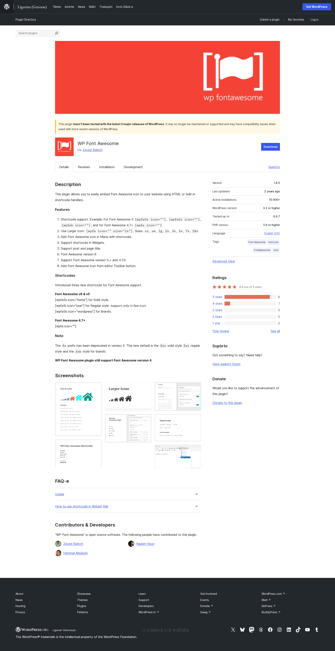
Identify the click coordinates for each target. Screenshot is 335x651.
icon (276, 250)
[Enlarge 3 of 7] (146, 387)
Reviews (84, 167)
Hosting (20, 606)
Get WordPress (316, 6)
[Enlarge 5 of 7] (196, 387)
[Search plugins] (56, 33)
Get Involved (208, 593)
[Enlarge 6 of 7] (196, 419)
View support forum (226, 364)
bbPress (269, 606)
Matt (266, 600)
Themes (82, 600)
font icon (273, 242)
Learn (142, 593)
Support (144, 600)
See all (275, 331)
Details (64, 167)
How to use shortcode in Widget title (81, 506)
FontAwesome (262, 250)
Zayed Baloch (93, 150)
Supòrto (274, 167)
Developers (146, 606)
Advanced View (223, 261)
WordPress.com (273, 593)
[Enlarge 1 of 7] (96, 387)
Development (133, 167)
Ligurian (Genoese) (64, 630)
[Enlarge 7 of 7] (196, 450)
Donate (206, 606)
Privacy (20, 612)
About (19, 593)
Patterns (82, 612)
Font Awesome (256, 242)
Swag (205, 612)
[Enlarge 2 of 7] (96, 444)
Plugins (81, 606)
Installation (107, 167)
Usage (59, 494)
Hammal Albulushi (75, 553)
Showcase (84, 593)
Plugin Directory (26, 19)
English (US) (272, 233)
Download (270, 146)
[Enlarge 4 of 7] (146, 419)
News (19, 600)
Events (204, 600)
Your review (220, 331)
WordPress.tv (149, 612)
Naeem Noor (145, 544)
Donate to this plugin (227, 403)
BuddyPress (271, 612)
